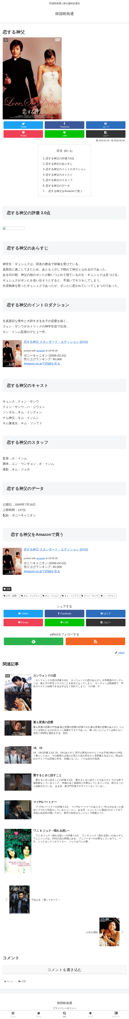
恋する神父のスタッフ (59, 180)
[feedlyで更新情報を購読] (33, 641)
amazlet (40, 350)
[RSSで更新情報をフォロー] (95, 641)
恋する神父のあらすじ (59, 163)
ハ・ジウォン (109, 596)
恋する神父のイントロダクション (66, 169)
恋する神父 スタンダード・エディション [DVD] (56, 342)
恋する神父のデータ (58, 185)
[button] (119, 564)
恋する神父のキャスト (59, 174)
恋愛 (8, 589)
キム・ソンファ (71, 596)
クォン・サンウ (91, 596)
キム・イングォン (32, 596)
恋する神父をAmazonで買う (64, 190)
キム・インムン (52, 596)
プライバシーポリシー (64, 1008)
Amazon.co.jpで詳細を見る (42, 363)
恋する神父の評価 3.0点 (60, 158)
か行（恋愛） (12, 596)
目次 (60, 150)
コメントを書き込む (64, 970)
